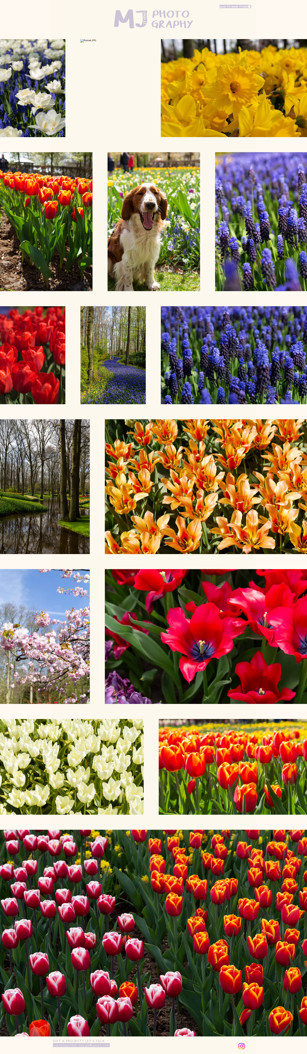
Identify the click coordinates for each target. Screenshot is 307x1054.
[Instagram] (241, 1046)
